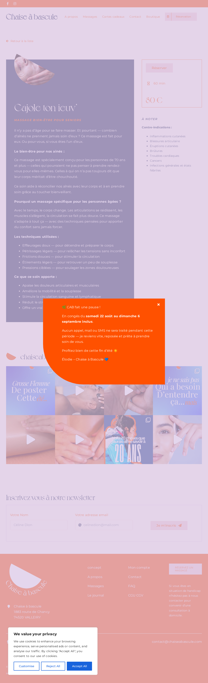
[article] (109, 333)
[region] (53, 651)
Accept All (79, 666)
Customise (26, 666)
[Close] (158, 304)
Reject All (53, 666)
